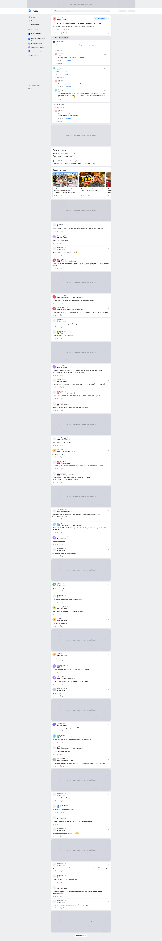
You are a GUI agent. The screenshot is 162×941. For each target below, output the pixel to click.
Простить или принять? (67, 393)
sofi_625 (57, 153)
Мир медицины (64, 153)
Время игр (64, 368)
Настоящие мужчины (67, 475)
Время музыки (65, 511)
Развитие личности (67, 451)
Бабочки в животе (66, 463)
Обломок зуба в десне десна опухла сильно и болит (74, 164)
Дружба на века (65, 737)
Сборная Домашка (67, 678)
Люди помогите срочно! (63, 156)
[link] (65, 185)
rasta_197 (57, 161)
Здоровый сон (64, 333)
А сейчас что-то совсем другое (71, 298)
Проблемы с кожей (67, 760)
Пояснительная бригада (68, 261)
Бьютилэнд (64, 20)
